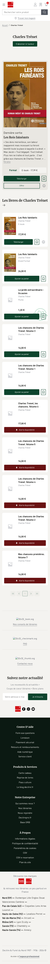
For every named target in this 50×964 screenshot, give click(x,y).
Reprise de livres (25, 777)
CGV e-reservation (25, 857)
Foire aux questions (25, 733)
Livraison (25, 737)
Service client (25, 756)
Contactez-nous (25, 663)
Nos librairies (25, 808)
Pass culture (25, 782)
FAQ (25, 643)
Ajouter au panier (22, 278)
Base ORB (25, 822)
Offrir (21, 185)
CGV (25, 852)
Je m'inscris (37, 697)
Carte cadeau (25, 773)
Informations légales (25, 838)
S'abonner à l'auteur (25, 44)
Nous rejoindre (25, 813)
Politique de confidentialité (25, 843)
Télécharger (22, 178)
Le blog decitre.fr (25, 787)
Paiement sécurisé (25, 742)
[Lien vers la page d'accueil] (10, 4)
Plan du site (25, 862)
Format (13, 170)
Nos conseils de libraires (25, 624)
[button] (25, 150)
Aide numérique (25, 751)
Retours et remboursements (25, 747)
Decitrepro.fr (25, 817)
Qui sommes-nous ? (25, 803)
